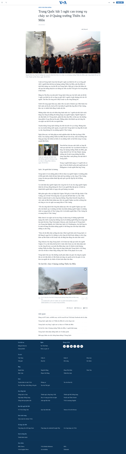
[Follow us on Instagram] (74, 346)
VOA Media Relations (47, 446)
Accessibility (44, 449)
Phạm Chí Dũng (45, 373)
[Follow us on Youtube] (71, 346)
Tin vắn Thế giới (45, 385)
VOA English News (23, 449)
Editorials (66, 449)
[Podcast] (78, 346)
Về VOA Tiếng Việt (23, 410)
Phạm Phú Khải (68, 370)
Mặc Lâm (20, 373)
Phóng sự (43, 382)
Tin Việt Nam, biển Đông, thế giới (27, 385)
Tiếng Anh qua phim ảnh (24, 400)
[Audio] (109, 2)
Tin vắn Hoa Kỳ (68, 382)
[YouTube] (113, 2)
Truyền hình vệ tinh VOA (25, 382)
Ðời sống (66, 361)
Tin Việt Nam (44, 346)
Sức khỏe (89, 361)
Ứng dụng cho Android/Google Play (50, 428)
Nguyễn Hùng (44, 370)
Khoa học (89, 358)
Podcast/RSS (21, 349)
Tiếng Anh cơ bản (23, 394)
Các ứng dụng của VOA (70, 428)
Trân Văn (89, 370)
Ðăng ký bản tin (22, 346)
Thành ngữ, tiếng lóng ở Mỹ (48, 394)
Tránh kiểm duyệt (22, 437)
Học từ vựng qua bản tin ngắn (49, 397)
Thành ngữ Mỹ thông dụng (71, 394)
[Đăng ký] (81, 346)
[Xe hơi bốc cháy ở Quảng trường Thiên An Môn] (63, 281)
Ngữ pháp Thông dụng (24, 397)
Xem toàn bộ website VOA (25, 419)
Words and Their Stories (70, 397)
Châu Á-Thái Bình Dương (44, 7)
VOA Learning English (70, 400)
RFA (65, 446)
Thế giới (20, 361)
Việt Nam (20, 358)
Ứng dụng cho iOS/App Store (26, 428)
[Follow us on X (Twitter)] (67, 346)
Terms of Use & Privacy (70, 410)
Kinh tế (66, 358)
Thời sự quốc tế (45, 349)
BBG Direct (21, 446)
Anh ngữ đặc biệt (45, 400)
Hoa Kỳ (43, 361)
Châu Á (43, 358)
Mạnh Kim (21, 370)
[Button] (85, 29)
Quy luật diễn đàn (45, 410)
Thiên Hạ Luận (68, 373)
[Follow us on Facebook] (64, 346)
